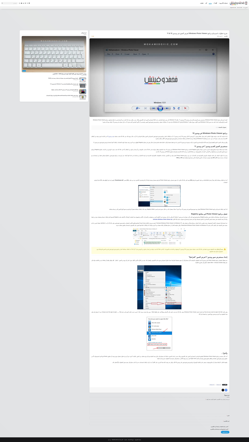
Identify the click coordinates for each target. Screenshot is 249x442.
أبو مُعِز (225, 36)
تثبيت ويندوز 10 (110, 136)
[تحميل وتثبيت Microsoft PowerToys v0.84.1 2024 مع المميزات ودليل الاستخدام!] (82, 97)
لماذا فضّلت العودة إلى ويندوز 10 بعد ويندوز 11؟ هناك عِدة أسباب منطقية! (64, 89)
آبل (206, 3)
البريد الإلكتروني (226, 421)
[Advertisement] (124, 19)
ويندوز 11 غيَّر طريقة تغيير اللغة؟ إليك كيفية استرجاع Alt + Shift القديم (69, 73)
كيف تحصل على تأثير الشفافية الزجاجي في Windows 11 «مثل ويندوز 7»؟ (64, 84)
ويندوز (210, 3)
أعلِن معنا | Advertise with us (117, 439)
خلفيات (202, 3)
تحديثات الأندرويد (224, 3)
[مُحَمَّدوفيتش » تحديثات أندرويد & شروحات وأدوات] (239, 3)
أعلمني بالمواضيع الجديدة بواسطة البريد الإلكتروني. (219, 429)
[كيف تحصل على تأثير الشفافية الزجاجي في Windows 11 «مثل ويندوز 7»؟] (82, 85)
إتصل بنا (125, 439)
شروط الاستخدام (131, 439)
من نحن (109, 439)
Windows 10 (219, 384)
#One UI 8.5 (239, 7)
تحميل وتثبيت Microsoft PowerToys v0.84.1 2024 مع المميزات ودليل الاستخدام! (62, 95)
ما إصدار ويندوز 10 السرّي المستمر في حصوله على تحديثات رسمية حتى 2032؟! (63, 78)
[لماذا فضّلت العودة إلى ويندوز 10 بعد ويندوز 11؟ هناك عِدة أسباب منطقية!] (82, 91)
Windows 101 (212, 384)
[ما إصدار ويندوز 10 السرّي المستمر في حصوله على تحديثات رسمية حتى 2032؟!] (82, 80)
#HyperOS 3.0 (233, 7)
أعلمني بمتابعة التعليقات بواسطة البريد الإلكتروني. (219, 426)
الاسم (228, 415)
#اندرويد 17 (245, 7)
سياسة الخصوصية (138, 439)
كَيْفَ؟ (215, 3)
